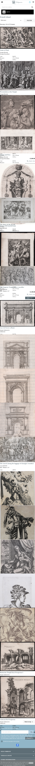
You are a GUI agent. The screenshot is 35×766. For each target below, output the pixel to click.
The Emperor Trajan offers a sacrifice (12, 287)
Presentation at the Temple (8, 92)
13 (24, 716)
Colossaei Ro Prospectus (7, 719)
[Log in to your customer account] (30, 2)
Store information (8, 759)
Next (31, 717)
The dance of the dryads (7, 224)
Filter (29, 20)
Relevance (11, 20)
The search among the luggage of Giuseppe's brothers (17, 463)
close (31, 763)
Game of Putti (4, 50)
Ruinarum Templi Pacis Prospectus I (11, 672)
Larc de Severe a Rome (7, 328)
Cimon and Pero (5, 155)
